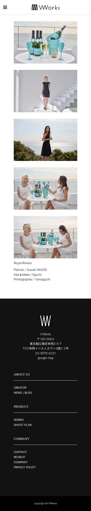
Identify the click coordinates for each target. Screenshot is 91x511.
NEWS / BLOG (23, 392)
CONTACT (20, 452)
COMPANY (21, 462)
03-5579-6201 (45, 353)
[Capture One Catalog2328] (45, 91)
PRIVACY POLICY (25, 467)
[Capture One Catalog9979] (45, 237)
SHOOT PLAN (23, 425)
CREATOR (20, 387)
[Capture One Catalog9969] (45, 188)
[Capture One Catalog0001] (45, 42)
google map (46, 358)
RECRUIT (19, 457)
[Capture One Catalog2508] (45, 140)
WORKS (18, 419)
